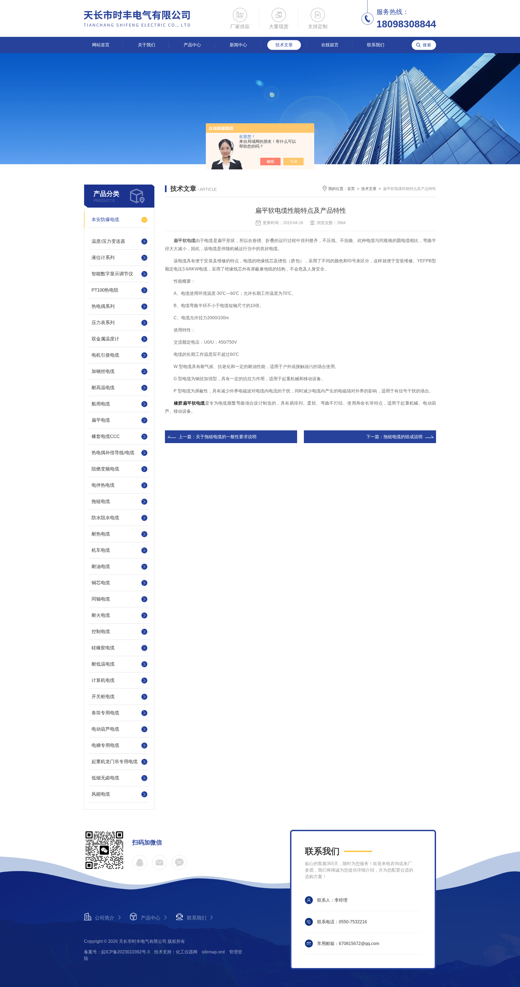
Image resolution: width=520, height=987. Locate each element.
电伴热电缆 (103, 485)
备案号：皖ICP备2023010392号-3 (117, 952)
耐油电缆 (101, 566)
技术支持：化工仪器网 (175, 952)
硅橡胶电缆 (103, 647)
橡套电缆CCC (106, 436)
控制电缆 (101, 631)
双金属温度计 (105, 338)
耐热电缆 (101, 534)
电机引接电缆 (105, 355)
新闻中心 (238, 45)
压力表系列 (103, 322)
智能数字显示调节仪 (112, 273)
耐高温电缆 (103, 387)
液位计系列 (103, 257)
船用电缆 (101, 404)
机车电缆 (101, 550)
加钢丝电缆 (103, 371)
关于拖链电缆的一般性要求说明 (226, 436)
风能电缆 (101, 794)
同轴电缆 (101, 599)
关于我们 (146, 45)
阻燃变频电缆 (105, 469)
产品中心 (192, 45)
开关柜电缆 (103, 696)
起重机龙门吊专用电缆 (115, 761)
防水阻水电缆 (105, 517)
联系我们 (375, 45)
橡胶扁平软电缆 (189, 403)
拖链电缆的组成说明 (403, 436)
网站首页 (100, 45)
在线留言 (330, 45)
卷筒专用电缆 (105, 712)
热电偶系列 (103, 306)
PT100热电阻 (105, 290)
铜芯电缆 (101, 582)
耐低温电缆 (103, 664)
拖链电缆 (101, 501)
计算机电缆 (103, 680)
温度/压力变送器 (108, 241)
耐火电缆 (101, 615)
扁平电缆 (101, 420)
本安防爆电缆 (105, 219)
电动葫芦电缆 (105, 729)
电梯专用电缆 (105, 745)
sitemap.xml (213, 952)
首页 (351, 188)
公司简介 (104, 918)
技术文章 (284, 45)
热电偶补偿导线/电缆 (113, 452)
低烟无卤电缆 (105, 777)
